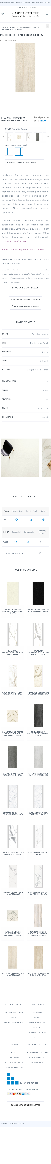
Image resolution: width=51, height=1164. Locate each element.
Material (13, 28)
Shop (13, 1017)
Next (48, 136)
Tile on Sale (37, 1062)
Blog (13, 1053)
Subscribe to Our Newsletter (25, 1105)
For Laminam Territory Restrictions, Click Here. (23, 249)
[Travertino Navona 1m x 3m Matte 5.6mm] (19, 151)
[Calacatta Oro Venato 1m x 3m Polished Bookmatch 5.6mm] (19, 132)
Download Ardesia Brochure (26, 306)
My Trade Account (13, 1013)
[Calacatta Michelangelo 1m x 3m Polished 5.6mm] (28, 132)
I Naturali (18, 30)
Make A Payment (37, 1022)
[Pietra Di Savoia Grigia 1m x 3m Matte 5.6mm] (38, 132)
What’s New (14, 1057)
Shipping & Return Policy (37, 1034)
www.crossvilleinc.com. (16, 241)
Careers (37, 1027)
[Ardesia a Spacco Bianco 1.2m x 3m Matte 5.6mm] (9, 151)
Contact (37, 1017)
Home (4, 28)
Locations (37, 1013)
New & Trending (37, 1057)
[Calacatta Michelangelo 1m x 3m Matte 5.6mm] (9, 132)
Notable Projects (14, 1062)
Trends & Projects (13, 1067)
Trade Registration (14, 1022)
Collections (6, 30)
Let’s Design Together (37, 1053)
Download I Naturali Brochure (26, 299)
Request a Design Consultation (22, 162)
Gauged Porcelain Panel (28, 28)
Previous (3, 136)
